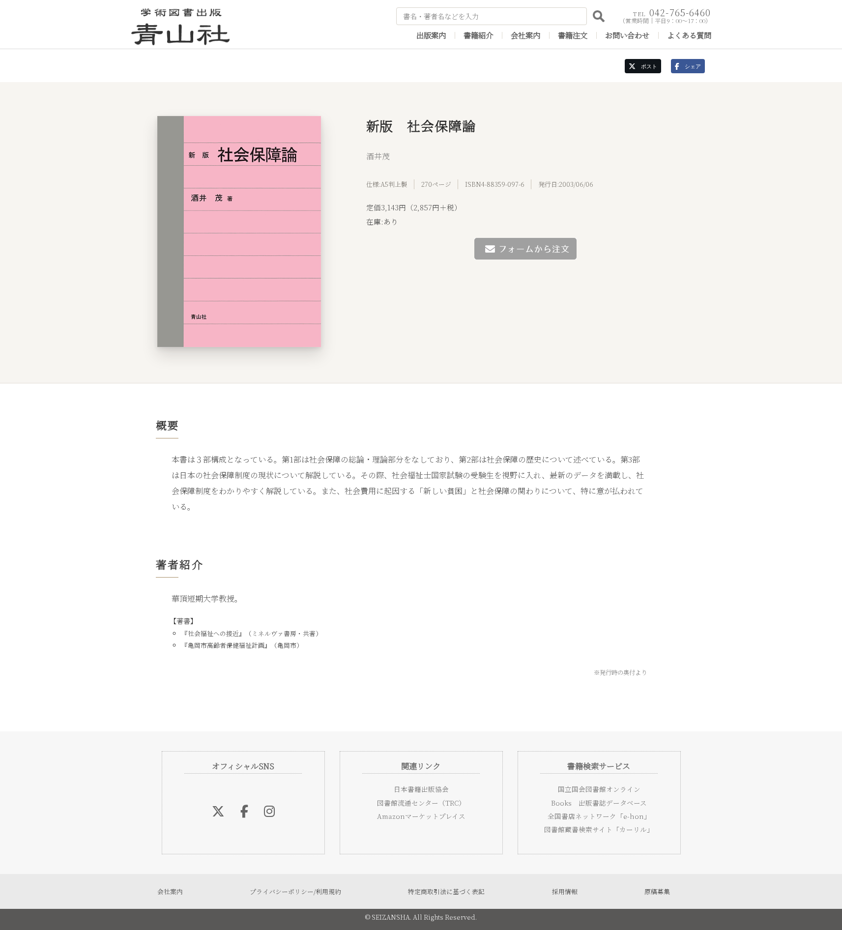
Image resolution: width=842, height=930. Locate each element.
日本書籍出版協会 (421, 789)
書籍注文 (572, 34)
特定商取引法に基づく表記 (446, 891)
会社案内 (525, 34)
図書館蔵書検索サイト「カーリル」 (599, 829)
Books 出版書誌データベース (599, 803)
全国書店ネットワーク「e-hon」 (599, 816)
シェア (690, 66)
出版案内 (431, 34)
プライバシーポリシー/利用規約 (295, 891)
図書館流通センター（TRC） (421, 803)
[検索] (599, 16)
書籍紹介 (478, 34)
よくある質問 (689, 34)
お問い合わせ (627, 34)
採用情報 (565, 891)
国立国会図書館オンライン (599, 789)
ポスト (646, 66)
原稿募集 (657, 891)
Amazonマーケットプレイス (421, 816)
